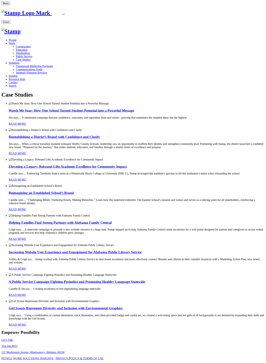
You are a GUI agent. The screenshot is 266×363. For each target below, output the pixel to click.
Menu (6, 3)
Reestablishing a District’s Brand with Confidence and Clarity (54, 137)
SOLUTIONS (31, 358)
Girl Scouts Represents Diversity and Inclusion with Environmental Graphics (66, 308)
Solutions (14, 62)
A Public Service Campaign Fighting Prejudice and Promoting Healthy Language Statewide (77, 282)
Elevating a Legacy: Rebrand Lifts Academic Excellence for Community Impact (68, 166)
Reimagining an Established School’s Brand (41, 193)
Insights (13, 75)
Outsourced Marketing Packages (34, 66)
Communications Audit (29, 69)
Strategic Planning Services (31, 72)
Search (12, 85)
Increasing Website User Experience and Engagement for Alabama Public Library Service (75, 252)
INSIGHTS (46, 358)
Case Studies (23, 59)
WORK (17, 358)
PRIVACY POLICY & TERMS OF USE (80, 358)
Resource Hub (17, 79)
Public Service (24, 56)
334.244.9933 (9, 346)
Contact (13, 82)
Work (12, 43)
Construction (23, 46)
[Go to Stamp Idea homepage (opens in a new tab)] (39, 13)
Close (6, 22)
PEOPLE (6, 358)
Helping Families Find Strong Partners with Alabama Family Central (60, 222)
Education (22, 49)
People (12, 40)
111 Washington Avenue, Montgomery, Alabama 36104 (32, 352)
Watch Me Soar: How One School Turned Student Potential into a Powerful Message (71, 110)
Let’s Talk (7, 339)
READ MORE (17, 123)
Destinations (23, 53)
